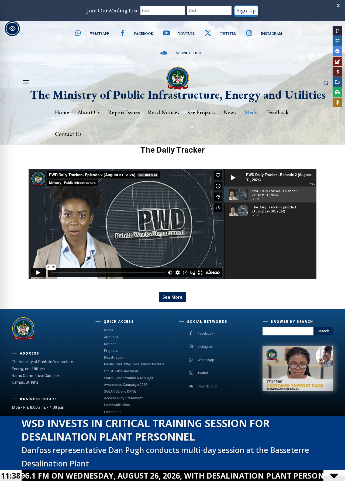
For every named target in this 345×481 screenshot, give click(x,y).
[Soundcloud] (164, 53)
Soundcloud (188, 53)
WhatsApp (206, 360)
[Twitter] (207, 33)
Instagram (271, 33)
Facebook (143, 33)
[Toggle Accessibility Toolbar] (12, 29)
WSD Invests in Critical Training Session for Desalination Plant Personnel (146, 430)
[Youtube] (166, 33)
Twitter (228, 33)
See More (172, 297)
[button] (326, 83)
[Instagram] (249, 33)
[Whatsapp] (78, 33)
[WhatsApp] (190, 359)
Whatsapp (99, 33)
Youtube (186, 33)
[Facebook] (122, 33)
